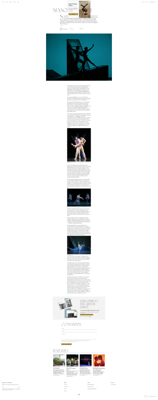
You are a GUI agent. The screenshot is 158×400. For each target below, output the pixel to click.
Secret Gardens (56, 368)
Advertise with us (90, 386)
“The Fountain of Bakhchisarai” (82, 91)
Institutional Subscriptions (91, 388)
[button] (142, 2)
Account (65, 384)
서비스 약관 (84, 340)
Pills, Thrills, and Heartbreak (99, 368)
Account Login (113, 384)
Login (90, 316)
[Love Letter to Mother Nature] (72, 360)
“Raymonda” (69, 89)
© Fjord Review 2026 (153, 396)
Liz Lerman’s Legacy (84, 368)
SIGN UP (73, 14)
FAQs (65, 388)
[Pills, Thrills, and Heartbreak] (99, 360)
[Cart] (149, 2)
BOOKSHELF (81, 367)
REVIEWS (54, 367)
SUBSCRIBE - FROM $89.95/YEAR (86, 314)
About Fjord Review (90, 384)
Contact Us (66, 386)
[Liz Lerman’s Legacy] (86, 360)
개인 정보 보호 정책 (78, 340)
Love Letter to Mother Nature (71, 369)
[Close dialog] (89, 2)
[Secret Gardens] (59, 360)
